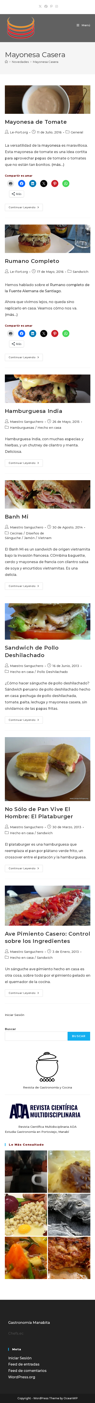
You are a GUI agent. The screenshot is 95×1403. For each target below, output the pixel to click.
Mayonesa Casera (45, 62)
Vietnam (44, 538)
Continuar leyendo (26, 208)
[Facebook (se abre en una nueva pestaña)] (46, 6)
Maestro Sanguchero (26, 422)
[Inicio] (6, 62)
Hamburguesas (22, 428)
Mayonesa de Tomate (36, 122)
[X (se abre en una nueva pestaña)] (40, 6)
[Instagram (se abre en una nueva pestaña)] (56, 6)
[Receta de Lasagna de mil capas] (69, 1258)
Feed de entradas (24, 1364)
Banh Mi (17, 516)
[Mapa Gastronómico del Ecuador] (26, 1215)
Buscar (10, 1029)
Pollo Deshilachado (52, 672)
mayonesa (51, 145)
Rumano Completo (32, 261)
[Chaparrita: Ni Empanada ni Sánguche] (69, 1171)
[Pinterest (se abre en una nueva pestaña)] (51, 6)
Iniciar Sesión (14, 1015)
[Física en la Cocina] (26, 1171)
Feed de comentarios (27, 1371)
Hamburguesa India (34, 411)
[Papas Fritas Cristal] (69, 1215)
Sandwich (80, 272)
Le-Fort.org (19, 132)
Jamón (29, 538)
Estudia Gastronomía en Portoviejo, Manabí (37, 1131)
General (77, 132)
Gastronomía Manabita (29, 1323)
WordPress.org (21, 1377)
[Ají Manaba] (26, 1258)
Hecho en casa (49, 428)
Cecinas (16, 533)
